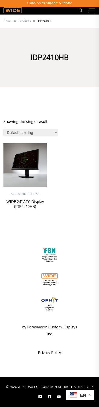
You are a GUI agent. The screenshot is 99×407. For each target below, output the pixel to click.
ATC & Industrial (25, 194)
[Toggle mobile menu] (92, 11)
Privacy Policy (49, 352)
